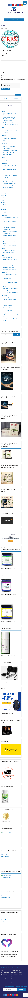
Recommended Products (16, 974)
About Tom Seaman (5, 972)
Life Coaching (4, 974)
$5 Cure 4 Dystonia (7, 305)
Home (2, 970)
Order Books (3, 978)
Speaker (2, 980)
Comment (3, 58)
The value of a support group (9, 245)
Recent (16, 98)
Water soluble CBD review (9, 250)
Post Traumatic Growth (8, 252)
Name (2, 70)
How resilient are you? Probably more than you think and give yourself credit (10, 146)
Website (2, 75)
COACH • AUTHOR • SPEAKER (14, 14)
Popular (5, 98)
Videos (12, 980)
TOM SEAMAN (14, 12)
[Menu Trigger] (25, 3)
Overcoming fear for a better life (10, 297)
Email (2, 72)
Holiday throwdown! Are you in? (10, 212)
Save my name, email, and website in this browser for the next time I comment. (13, 80)
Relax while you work (7, 257)
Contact (13, 982)
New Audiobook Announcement (10, 150)
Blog (12, 978)
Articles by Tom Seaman (16, 972)
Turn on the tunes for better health (10, 292)
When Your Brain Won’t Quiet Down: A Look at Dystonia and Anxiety (9, 138)
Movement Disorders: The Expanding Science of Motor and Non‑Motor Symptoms (10, 119)
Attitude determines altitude (9, 269)
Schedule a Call (4, 976)
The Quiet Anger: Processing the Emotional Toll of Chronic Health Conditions (10, 130)
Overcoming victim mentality (9, 307)
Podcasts (13, 976)
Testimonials (3, 982)
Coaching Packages (15, 970)
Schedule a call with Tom (14, 19)
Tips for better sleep (7, 310)
